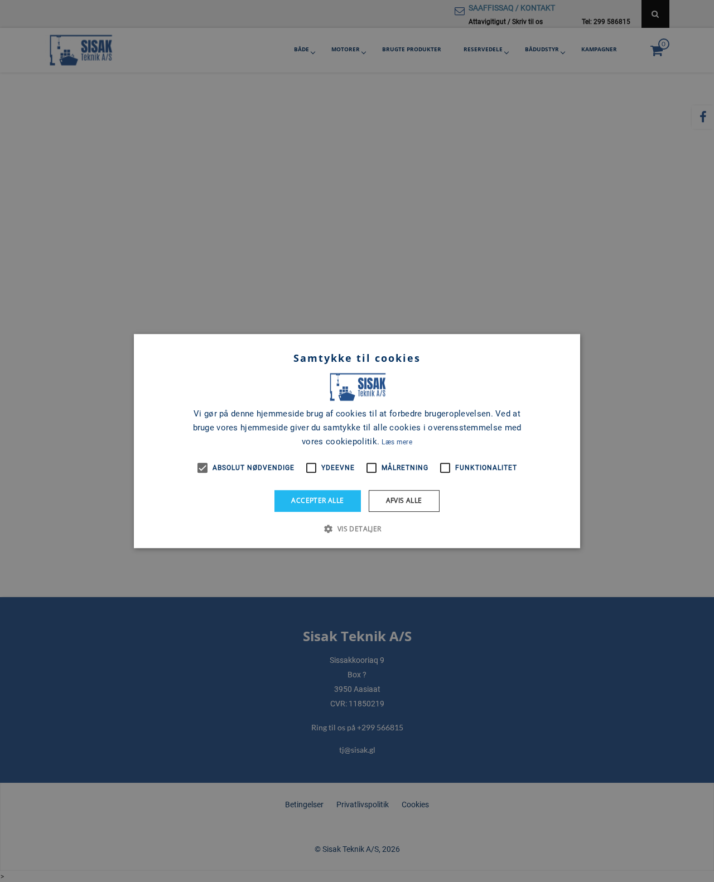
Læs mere (397, 442)
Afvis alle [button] (404, 500)
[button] (356, 528)
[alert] (357, 441)
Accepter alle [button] (317, 500)
